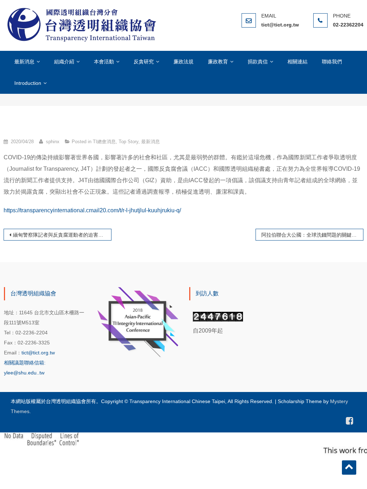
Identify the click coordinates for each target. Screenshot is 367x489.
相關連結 (297, 61)
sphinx (52, 141)
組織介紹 (64, 61)
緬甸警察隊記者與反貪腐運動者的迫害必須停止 (62, 235)
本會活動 (104, 61)
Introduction (27, 83)
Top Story (128, 141)
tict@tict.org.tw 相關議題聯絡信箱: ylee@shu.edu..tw (29, 363)
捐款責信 (258, 61)
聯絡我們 (332, 61)
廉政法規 (183, 61)
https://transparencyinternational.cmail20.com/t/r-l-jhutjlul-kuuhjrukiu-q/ (92, 210)
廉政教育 (218, 61)
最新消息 (24, 61)
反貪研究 (144, 61)
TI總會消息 (104, 141)
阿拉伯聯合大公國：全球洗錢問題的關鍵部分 (311, 235)
